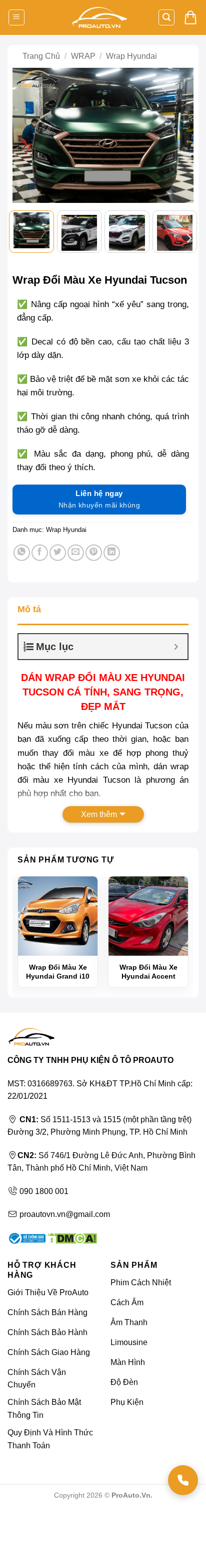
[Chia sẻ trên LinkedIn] (112, 552)
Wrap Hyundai (131, 56)
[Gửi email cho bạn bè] (76, 552)
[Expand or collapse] (176, 646)
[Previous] (25, 135)
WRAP (83, 56)
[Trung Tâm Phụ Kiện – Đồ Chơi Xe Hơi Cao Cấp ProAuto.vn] (99, 17)
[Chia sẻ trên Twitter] (58, 552)
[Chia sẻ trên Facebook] (40, 552)
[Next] (181, 135)
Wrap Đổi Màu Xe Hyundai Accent (149, 971)
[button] (16, 17)
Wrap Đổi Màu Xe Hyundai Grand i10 (58, 971)
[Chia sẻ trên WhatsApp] (22, 552)
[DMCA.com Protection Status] (71, 1237)
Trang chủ (41, 56)
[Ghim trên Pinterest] (94, 552)
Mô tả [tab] (29, 609)
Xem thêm (99, 814)
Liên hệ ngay (99, 499)
